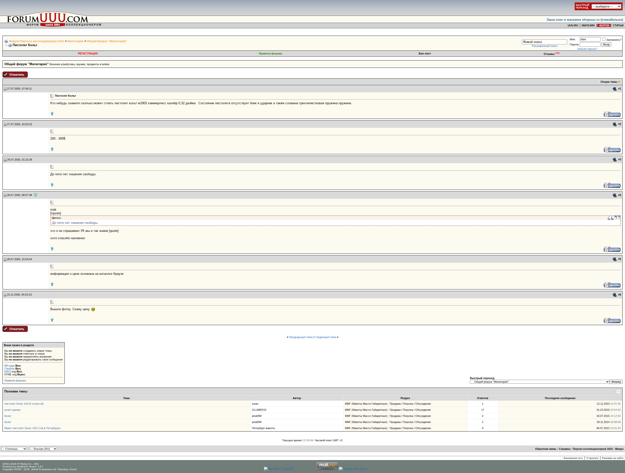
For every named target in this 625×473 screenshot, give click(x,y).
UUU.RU (573, 25)
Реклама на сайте (613, 458)
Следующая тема (325, 337)
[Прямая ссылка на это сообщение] (614, 88)
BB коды (9, 365)
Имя (572, 39)
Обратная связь (545, 448)
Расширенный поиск (544, 45)
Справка (564, 448)
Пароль (574, 44)
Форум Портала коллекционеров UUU (36, 41)
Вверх (619, 448)
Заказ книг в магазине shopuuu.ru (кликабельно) (585, 19)
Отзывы (552, 53)
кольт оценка (12, 409)
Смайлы (9, 368)
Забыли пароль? (587, 48)
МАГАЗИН (588, 25)
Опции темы (609, 81)
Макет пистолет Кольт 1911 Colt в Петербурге (32, 428)
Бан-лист (425, 53)
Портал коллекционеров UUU (593, 448)
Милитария (75, 41)
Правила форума (270, 53)
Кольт (7, 415)
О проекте (592, 458)
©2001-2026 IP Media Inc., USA (20, 464)
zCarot (73, 469)
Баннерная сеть (573, 458)
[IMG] (7, 371)
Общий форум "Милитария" (107, 41)
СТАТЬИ (618, 25)
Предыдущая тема (300, 337)
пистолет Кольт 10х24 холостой (23, 403)
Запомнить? (613, 39)
